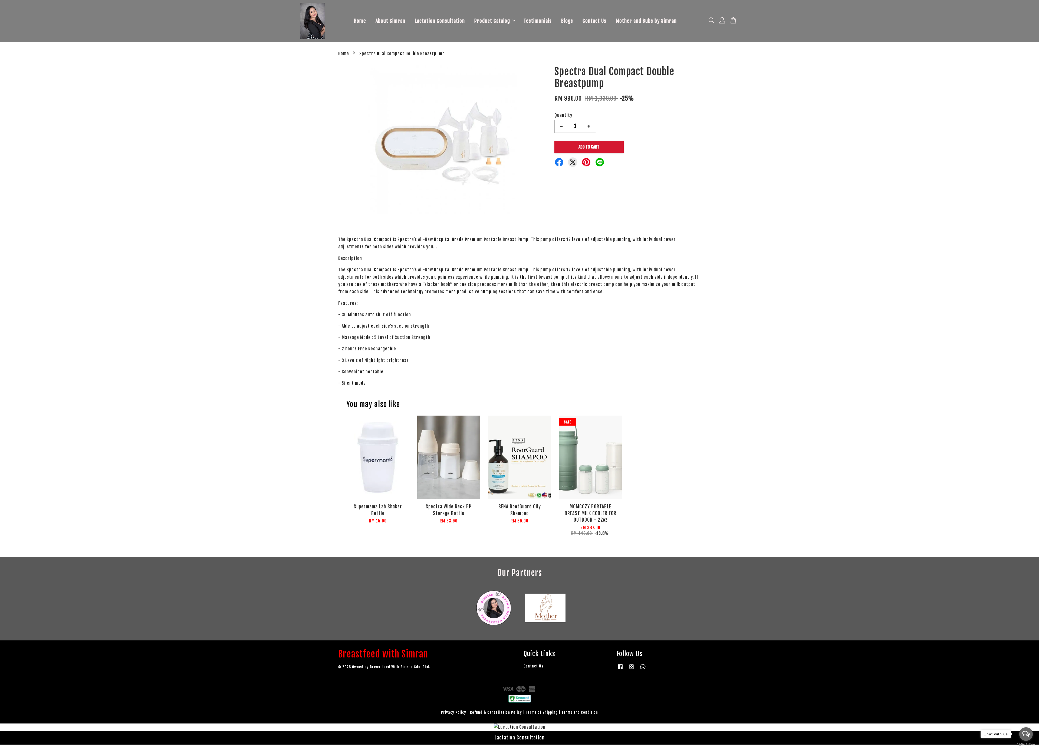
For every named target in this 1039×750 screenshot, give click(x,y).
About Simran (390, 21)
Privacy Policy (453, 712)
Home (360, 21)
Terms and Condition (579, 712)
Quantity (563, 115)
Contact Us (594, 21)
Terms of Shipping (542, 712)
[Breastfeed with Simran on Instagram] (631, 669)
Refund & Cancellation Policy (496, 712)
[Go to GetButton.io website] (1026, 744)
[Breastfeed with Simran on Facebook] (620, 669)
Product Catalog (492, 21)
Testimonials (538, 21)
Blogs (567, 21)
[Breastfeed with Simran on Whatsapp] (643, 669)
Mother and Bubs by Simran (646, 21)
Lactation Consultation (440, 21)
